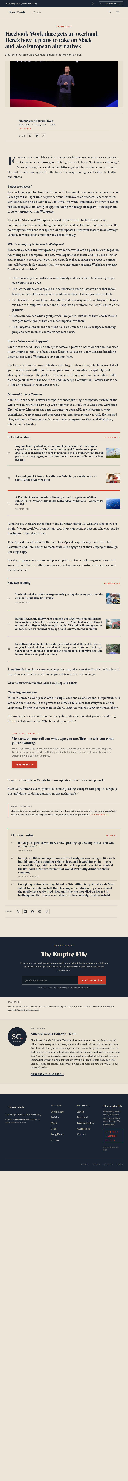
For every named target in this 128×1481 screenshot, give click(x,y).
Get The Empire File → (112, 1136)
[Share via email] (39, 911)
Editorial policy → (100, 814)
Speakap (26, 560)
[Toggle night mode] (92, 3)
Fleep (59, 683)
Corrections (83, 1128)
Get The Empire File (110, 3)
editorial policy (39, 1067)
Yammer (13, 400)
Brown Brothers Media (17, 1119)
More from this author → (47, 1074)
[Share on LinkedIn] (36, 135)
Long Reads (57, 1134)
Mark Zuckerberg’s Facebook (64, 157)
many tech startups (78, 220)
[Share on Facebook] (32, 911)
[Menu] (117, 12)
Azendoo (48, 683)
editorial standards (17, 1009)
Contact (81, 1134)
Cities (54, 1128)
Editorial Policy (85, 1122)
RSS (105, 1150)
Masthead (82, 1117)
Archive (55, 1140)
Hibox (73, 683)
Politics (55, 1117)
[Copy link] (43, 135)
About (80, 1111)
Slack (36, 347)
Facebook (14, 192)
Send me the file (92, 980)
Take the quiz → (24, 764)
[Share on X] (29, 135)
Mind (54, 1122)
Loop (28, 669)
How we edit (25, 129)
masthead (34, 1009)
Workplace (45, 250)
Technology (57, 1111)
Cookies (108, 1164)
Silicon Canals (36, 780)
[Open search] (110, 12)
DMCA (120, 1164)
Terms (96, 1164)
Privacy (84, 1164)
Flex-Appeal (65, 542)
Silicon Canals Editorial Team (36, 121)
